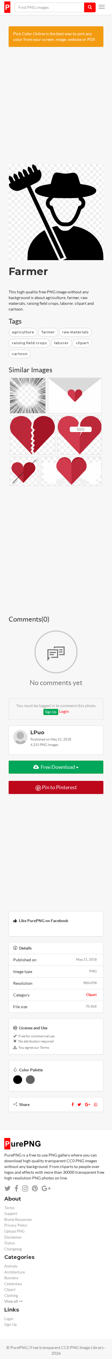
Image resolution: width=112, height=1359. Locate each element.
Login (64, 711)
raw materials (75, 332)
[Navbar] (102, 6)
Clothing (11, 1296)
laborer (61, 343)
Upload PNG (14, 1231)
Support (10, 1213)
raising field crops (29, 343)
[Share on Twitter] (7, 1188)
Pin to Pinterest (59, 787)
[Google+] (87, 1104)
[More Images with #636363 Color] (30, 1079)
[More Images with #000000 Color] (17, 1079)
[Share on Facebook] (16, 1188)
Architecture (14, 1272)
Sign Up (51, 712)
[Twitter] (79, 1104)
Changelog (13, 1249)
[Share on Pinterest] (35, 1188)
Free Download (58, 767)
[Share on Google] (46, 1188)
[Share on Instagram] (25, 1188)
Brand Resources (18, 1219)
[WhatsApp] (95, 1104)
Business (11, 1278)
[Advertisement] (56, 108)
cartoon (20, 354)
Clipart (91, 994)
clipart (82, 343)
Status (9, 1243)
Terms (9, 1208)
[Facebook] (73, 1104)
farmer (48, 332)
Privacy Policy (15, 1225)
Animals (11, 1266)
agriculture (23, 332)
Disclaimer (13, 1237)
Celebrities (13, 1284)
